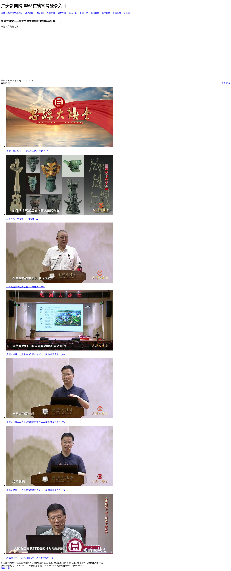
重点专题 (73, 13)
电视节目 (40, 13)
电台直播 (95, 13)
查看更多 (225, 83)
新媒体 (127, 13)
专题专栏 (84, 13)
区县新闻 (51, 13)
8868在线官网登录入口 (11, 13)
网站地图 (5, 568)
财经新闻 (62, 13)
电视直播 (106, 13)
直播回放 (117, 13)
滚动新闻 (29, 13)
